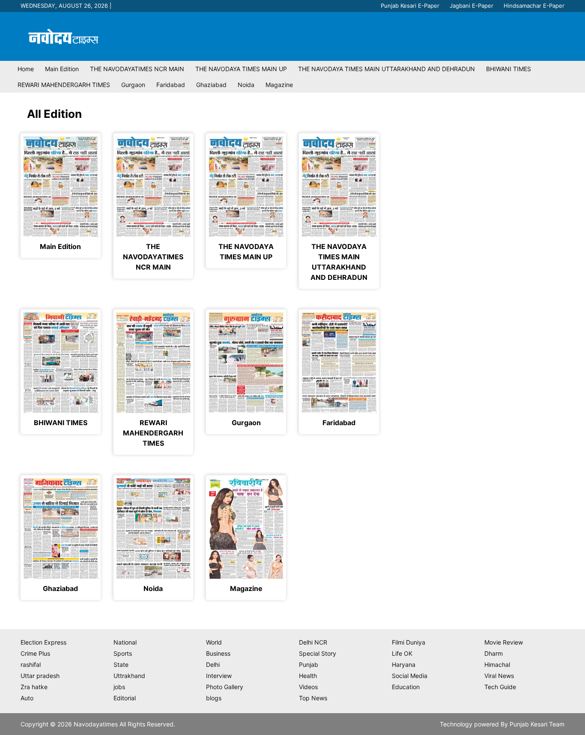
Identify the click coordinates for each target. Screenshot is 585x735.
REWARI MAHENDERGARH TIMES (64, 84)
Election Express (43, 642)
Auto (27, 698)
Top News (313, 698)
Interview (219, 675)
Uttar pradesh (40, 675)
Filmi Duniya (408, 642)
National (125, 642)
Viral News (499, 675)
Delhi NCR (313, 642)
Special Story (317, 653)
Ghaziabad (211, 84)
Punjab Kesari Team (537, 724)
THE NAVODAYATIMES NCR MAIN (137, 68)
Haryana (403, 664)
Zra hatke (34, 686)
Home (26, 68)
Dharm (493, 653)
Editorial (124, 698)
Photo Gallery (224, 686)
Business (218, 653)
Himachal (497, 664)
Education (406, 686)
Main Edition (62, 68)
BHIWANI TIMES (508, 68)
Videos (308, 686)
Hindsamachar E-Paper (534, 5)
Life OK (402, 653)
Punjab (308, 664)
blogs (213, 698)
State (120, 664)
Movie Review (503, 642)
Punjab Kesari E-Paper (410, 5)
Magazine (279, 84)
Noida (246, 84)
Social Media (409, 675)
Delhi (213, 664)
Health (308, 675)
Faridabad (170, 84)
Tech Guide (500, 686)
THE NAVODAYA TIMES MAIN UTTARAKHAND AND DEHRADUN (386, 68)
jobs (119, 686)
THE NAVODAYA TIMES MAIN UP (241, 68)
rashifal (31, 664)
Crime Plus (35, 653)
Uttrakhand (129, 675)
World (214, 642)
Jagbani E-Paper (471, 5)
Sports (122, 653)
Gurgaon (133, 84)
